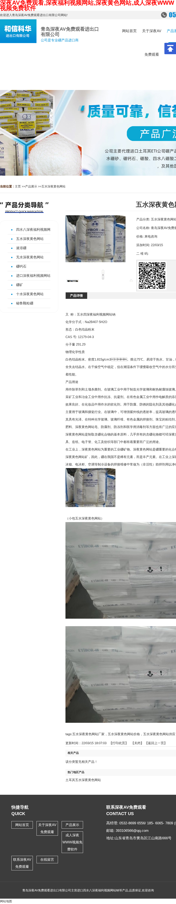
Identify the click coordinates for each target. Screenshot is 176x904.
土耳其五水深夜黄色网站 (83, 780)
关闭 (137, 743)
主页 (18, 186)
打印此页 (118, 743)
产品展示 (31, 186)
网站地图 (6, 901)
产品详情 (76, 295)
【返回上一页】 (156, 743)
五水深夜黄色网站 (53, 186)
